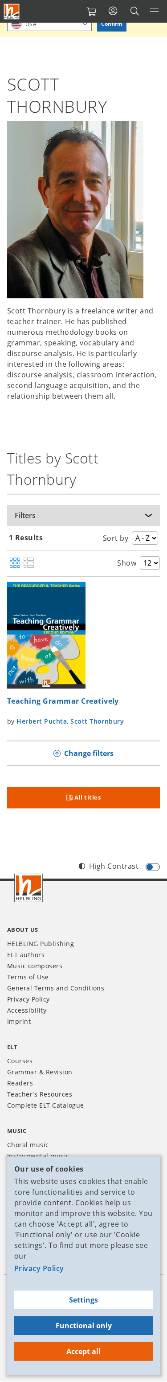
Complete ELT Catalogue (45, 1105)
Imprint (19, 1021)
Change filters (89, 753)
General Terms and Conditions (55, 988)
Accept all (83, 1351)
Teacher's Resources (39, 1094)
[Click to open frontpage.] (12, 12)
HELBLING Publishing (40, 943)
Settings (83, 1300)
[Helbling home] (28, 888)
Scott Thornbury (97, 721)
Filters (25, 515)
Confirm (111, 24)
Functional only (84, 1326)
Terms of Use (28, 977)
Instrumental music (38, 1156)
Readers (20, 1083)
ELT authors (26, 954)
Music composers (34, 966)
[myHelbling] (113, 11)
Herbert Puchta (41, 721)
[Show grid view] (15, 563)
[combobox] (49, 23)
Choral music (28, 1144)
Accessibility (26, 1010)
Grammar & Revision (40, 1072)
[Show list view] (29, 563)
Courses (20, 1061)
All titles (87, 797)
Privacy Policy (39, 1268)
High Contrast (113, 866)
